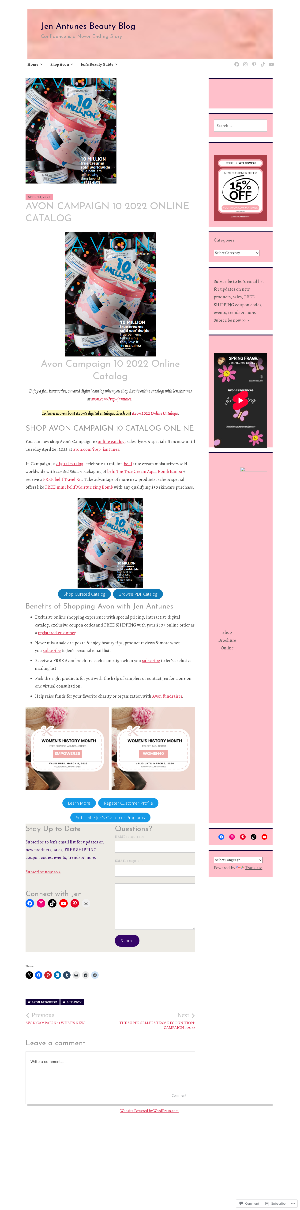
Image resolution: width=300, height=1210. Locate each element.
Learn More (79, 803)
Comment (179, 1095)
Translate (253, 868)
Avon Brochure (44, 1002)
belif (128, 464)
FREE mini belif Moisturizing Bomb (79, 487)
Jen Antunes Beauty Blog (88, 26)
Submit (127, 941)
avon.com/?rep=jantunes (111, 399)
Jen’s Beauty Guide (97, 64)
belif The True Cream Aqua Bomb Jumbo (144, 471)
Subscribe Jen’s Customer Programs (110, 817)
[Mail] (86, 903)
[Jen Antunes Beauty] (236, 61)
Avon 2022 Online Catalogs (155, 413)
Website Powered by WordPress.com (149, 1110)
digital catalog (69, 464)
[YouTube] (63, 903)
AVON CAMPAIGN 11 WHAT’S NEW (55, 1018)
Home (32, 64)
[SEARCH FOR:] (240, 125)
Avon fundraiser (167, 696)
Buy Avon (74, 1002)
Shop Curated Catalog (84, 594)
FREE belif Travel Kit (62, 479)
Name (129, 837)
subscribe (52, 651)
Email (130, 861)
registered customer (56, 633)
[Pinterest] (253, 61)
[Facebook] (30, 903)
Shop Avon (59, 64)
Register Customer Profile (128, 803)
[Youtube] (271, 61)
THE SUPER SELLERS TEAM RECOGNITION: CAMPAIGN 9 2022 (157, 1020)
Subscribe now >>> (43, 872)
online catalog (111, 442)
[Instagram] (245, 61)
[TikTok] (262, 61)
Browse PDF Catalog (138, 594)
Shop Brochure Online (227, 640)
